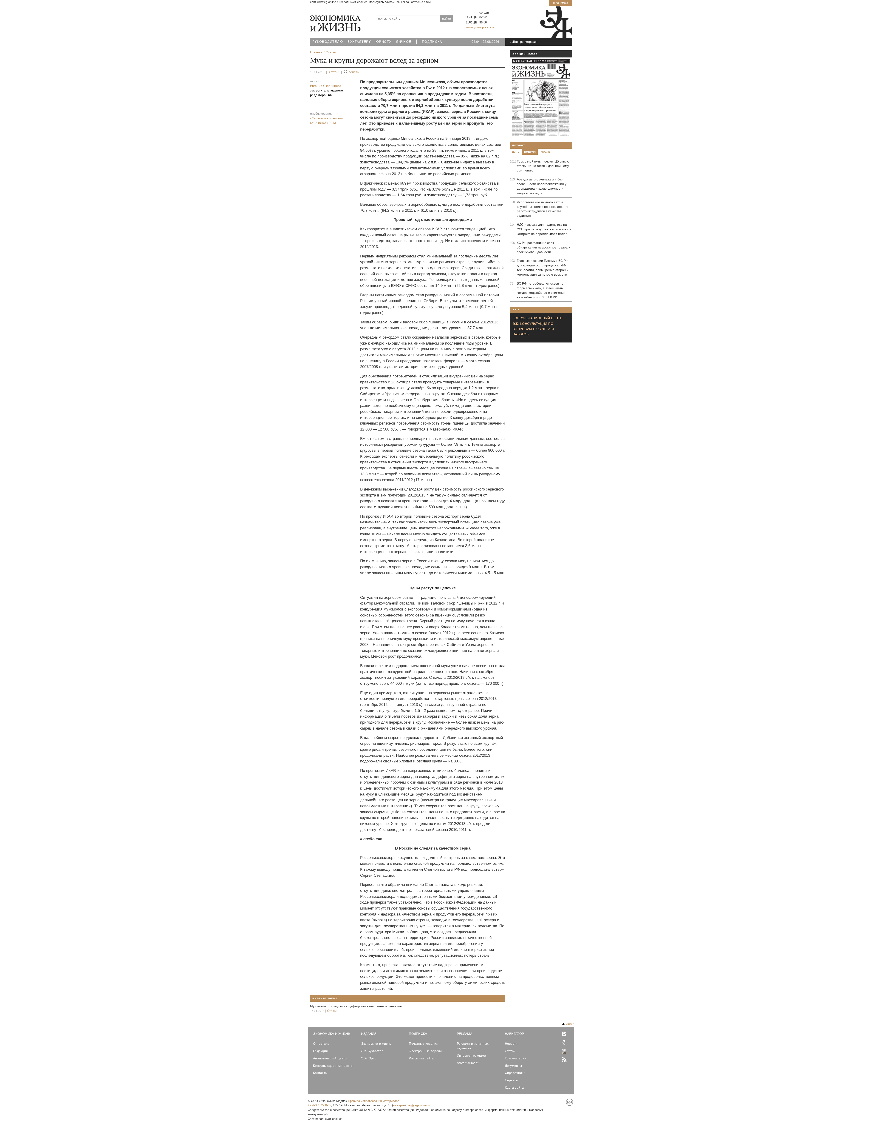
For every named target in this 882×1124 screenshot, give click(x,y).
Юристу (383, 41)
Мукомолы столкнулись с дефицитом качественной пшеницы (356, 1006)
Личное (403, 41)
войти (514, 41)
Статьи (334, 72)
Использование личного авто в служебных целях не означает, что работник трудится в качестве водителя (542, 209)
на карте (399, 1105)
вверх (570, 1023)
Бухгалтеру (359, 41)
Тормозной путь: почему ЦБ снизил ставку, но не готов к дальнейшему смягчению (543, 166)
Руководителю (327, 41)
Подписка (432, 41)
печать (353, 72)
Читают (518, 145)
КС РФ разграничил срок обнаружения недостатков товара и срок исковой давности (543, 247)
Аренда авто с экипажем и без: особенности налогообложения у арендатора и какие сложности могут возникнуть (541, 186)
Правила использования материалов (373, 1101)
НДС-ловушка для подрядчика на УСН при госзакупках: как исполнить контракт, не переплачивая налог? (544, 229)
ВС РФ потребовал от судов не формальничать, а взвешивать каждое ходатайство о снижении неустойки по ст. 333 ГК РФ (541, 290)
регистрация (528, 41)
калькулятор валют (480, 27)
